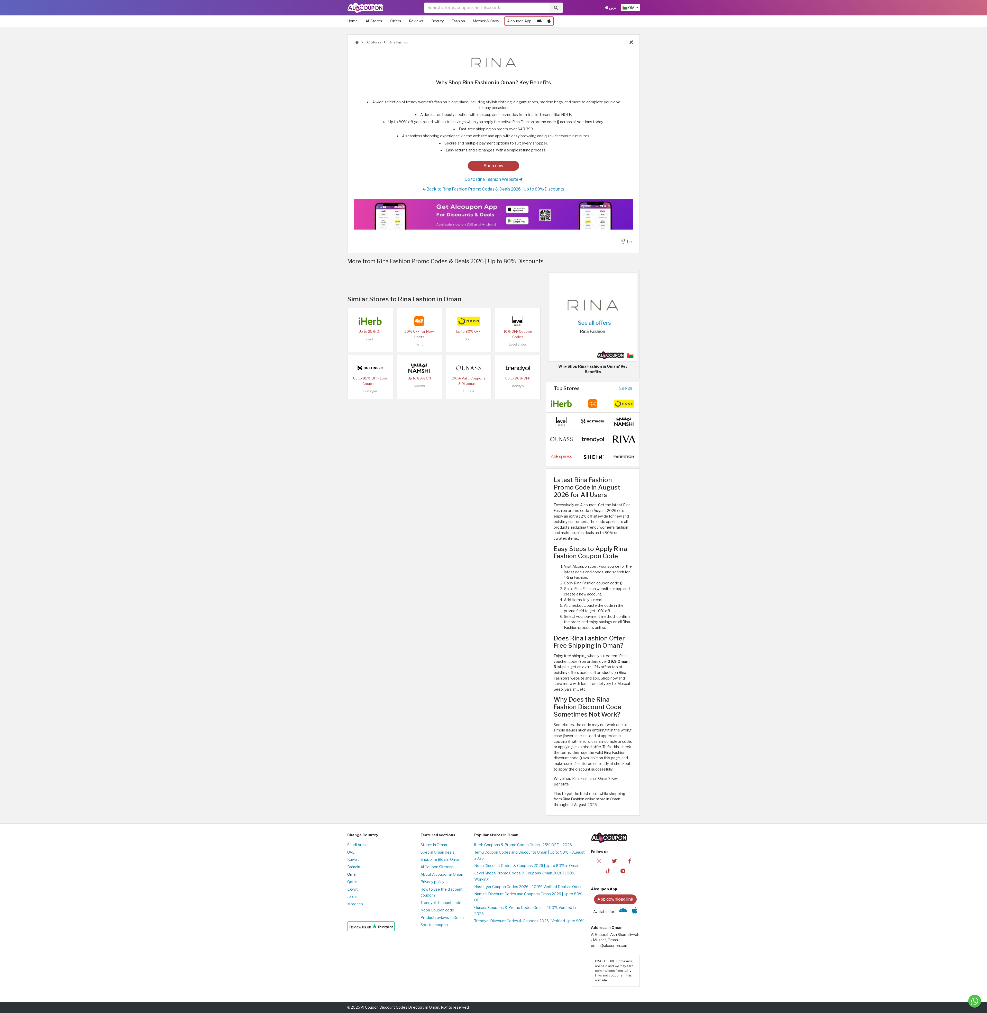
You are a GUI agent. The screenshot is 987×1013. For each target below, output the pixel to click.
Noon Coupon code (437, 910)
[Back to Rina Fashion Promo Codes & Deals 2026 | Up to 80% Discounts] (631, 42)
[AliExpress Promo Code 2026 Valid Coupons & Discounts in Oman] (561, 456)
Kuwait (353, 859)
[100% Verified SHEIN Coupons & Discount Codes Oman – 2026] (592, 456)
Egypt (352, 889)
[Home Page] (365, 7)
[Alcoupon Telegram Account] (623, 870)
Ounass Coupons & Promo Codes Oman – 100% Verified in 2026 (525, 910)
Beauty (437, 21)
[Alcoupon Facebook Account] (629, 861)
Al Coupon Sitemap (437, 867)
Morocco (355, 904)
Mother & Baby (486, 21)
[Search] (556, 8)
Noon (468, 339)
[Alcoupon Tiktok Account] (607, 870)
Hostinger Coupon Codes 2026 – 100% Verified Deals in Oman (528, 886)
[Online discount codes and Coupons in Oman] (357, 42)
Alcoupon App (519, 21)
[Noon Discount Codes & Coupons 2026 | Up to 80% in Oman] (468, 321)
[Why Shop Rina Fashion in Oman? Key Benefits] (592, 316)
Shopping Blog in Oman (440, 859)
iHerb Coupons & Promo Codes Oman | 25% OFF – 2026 (523, 845)
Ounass (468, 391)
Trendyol (517, 386)
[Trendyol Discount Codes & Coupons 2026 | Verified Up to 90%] (518, 367)
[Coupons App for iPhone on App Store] (549, 21)
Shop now (493, 165)
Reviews (416, 21)
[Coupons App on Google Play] (539, 21)
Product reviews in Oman (442, 917)
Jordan (353, 896)
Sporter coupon (434, 924)
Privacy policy (432, 882)
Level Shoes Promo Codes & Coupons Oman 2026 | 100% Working (524, 876)
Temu (419, 344)
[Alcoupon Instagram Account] (599, 861)
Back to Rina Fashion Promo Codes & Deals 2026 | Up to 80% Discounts (495, 189)
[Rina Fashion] (493, 62)
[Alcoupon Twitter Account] (614, 861)
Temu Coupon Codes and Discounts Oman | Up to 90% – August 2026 (529, 855)
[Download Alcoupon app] (493, 214)
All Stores (373, 21)
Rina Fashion (398, 42)
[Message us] (974, 1001)
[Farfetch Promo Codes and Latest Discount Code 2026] (624, 456)
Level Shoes (518, 344)
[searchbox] (487, 8)
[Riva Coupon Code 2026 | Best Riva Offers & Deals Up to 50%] (624, 439)
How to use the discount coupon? (442, 892)
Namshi (419, 386)
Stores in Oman (434, 845)
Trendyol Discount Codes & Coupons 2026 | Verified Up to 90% (529, 921)
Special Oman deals (437, 852)
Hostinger (370, 391)
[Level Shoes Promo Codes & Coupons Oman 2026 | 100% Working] (518, 321)
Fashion (458, 21)
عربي (612, 7)
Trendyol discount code (441, 902)
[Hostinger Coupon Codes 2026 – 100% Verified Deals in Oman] (370, 367)
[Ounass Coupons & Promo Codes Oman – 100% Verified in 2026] (468, 367)
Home (352, 21)
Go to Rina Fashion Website (492, 179)
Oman (352, 874)
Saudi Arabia (358, 845)
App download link (615, 899)
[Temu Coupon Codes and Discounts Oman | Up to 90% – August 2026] (419, 321)
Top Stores (567, 388)
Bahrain (353, 867)
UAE (350, 852)
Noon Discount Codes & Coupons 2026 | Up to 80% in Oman (526, 865)
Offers (395, 21)
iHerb (370, 339)
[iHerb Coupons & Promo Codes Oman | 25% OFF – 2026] (370, 321)
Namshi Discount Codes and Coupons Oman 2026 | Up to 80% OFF (528, 897)
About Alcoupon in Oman (442, 874)
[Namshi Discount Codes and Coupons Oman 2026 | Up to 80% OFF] (419, 367)
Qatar (352, 882)
